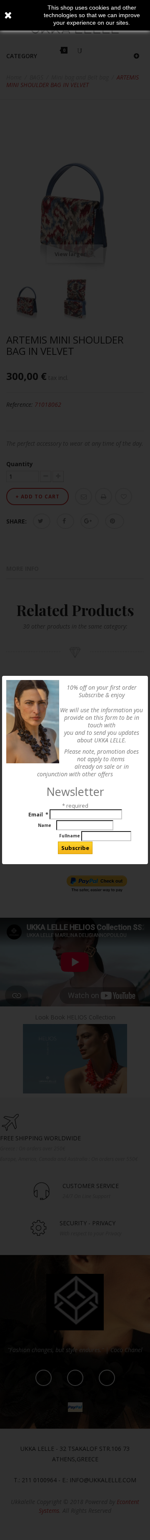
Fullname (49, 836)
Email (38, 814)
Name (46, 825)
